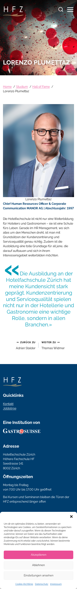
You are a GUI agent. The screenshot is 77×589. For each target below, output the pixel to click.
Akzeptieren (38, 554)
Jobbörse (9, 408)
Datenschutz (41, 584)
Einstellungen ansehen (38, 575)
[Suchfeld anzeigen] (61, 9)
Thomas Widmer (53, 345)
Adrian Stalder (26, 345)
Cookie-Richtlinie (24, 584)
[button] (71, 516)
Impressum (56, 584)
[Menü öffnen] (69, 9)
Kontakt (8, 404)
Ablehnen (38, 565)
